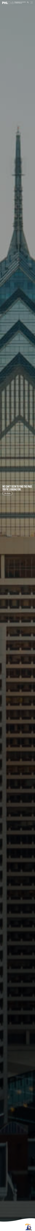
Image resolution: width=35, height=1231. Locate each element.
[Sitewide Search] (28, 3)
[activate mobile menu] (31, 2)
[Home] (14, 3)
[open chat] (28, 1226)
